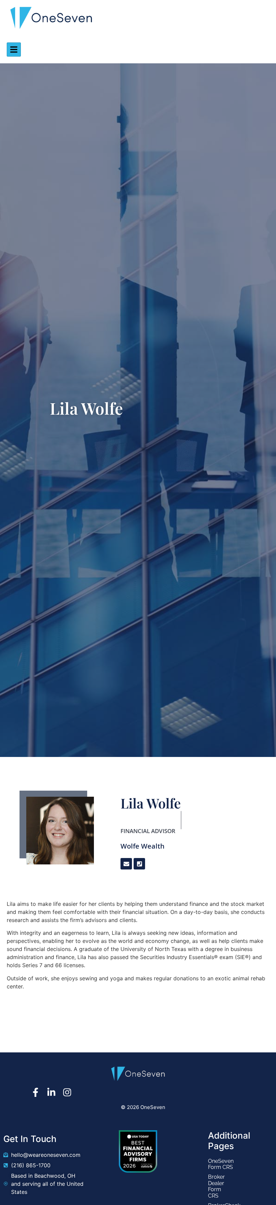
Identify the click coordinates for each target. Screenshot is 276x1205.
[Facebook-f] (35, 1092)
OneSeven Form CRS (213, 1164)
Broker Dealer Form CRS (213, 1186)
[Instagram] (67, 1092)
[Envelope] (126, 863)
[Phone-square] (139, 863)
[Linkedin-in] (51, 1092)
